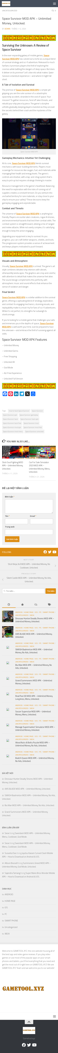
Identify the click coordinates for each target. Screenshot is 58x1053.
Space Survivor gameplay (29, 415)
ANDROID (19, 612)
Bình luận (9, 496)
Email (33, 515)
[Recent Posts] (9, 605)
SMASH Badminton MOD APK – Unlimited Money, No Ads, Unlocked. (33, 651)
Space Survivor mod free (33, 427)
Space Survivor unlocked (34, 431)
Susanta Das (10, 853)
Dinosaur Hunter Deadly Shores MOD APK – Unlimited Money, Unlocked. (34, 620)
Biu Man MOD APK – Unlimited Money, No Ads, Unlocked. (33, 666)
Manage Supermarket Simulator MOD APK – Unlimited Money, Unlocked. (35, 728)
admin (7, 28)
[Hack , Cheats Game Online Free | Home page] (7, 3)
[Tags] (49, 605)
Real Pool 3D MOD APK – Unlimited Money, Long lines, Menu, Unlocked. (34, 697)
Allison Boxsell (11, 863)
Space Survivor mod (31, 423)
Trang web (9, 526)
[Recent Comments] (36, 605)
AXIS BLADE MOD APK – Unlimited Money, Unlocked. (33, 635)
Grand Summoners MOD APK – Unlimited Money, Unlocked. (33, 682)
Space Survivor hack (10, 419)
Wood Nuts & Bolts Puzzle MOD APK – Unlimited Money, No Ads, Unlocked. (32, 744)
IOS (36, 612)
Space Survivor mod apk (12, 427)
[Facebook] (45, 552)
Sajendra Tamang (12, 873)
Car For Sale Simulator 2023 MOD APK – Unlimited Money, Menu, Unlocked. (39, 467)
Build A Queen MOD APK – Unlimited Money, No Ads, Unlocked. (34, 759)
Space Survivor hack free (12, 423)
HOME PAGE (28, 612)
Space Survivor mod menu (13, 431)
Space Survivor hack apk (29, 419)
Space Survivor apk (10, 415)
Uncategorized (9, 10)
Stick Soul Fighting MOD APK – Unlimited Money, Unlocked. (12, 465)
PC (40, 612)
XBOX (32, 615)
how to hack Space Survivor (19, 410)
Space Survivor (37, 410)
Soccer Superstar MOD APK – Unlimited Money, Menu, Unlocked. (33, 713)
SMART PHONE (48, 612)
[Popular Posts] (22, 605)
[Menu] (54, 3)
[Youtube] (54, 552)
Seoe (7, 833)
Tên (7, 515)
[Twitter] (49, 552)
